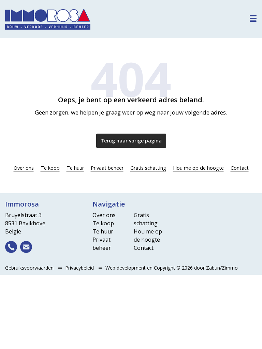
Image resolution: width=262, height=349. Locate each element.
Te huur (75, 168)
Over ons (24, 168)
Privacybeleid (80, 267)
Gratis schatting (148, 168)
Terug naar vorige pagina (131, 140)
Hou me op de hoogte (198, 168)
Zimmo (230, 267)
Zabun (213, 267)
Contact (240, 168)
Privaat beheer (107, 168)
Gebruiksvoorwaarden (30, 267)
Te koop (50, 168)
